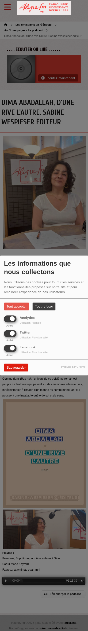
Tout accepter (17, 306)
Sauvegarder (16, 368)
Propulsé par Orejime (73, 367)
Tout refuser (44, 306)
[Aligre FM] (44, 8)
